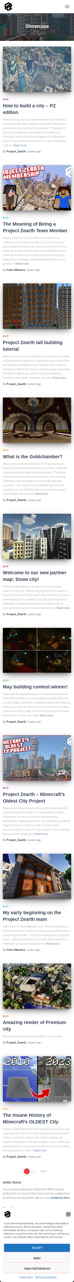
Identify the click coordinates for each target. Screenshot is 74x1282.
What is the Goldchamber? (33, 456)
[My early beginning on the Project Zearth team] (37, 876)
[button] (68, 1214)
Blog (6, 99)
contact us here (59, 1197)
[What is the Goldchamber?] (37, 420)
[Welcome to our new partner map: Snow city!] (37, 536)
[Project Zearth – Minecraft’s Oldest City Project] (37, 758)
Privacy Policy (26, 1277)
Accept (37, 1248)
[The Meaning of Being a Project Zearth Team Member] (37, 187)
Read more (20, 145)
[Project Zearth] (10, 6)
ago (34, 151)
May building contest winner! (35, 686)
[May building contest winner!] (37, 650)
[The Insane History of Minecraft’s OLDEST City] (37, 1079)
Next (43, 1171)
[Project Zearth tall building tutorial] (37, 306)
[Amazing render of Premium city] (37, 986)
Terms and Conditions (46, 1277)
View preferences (37, 1268)
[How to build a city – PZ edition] (37, 69)
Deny (37, 1258)
